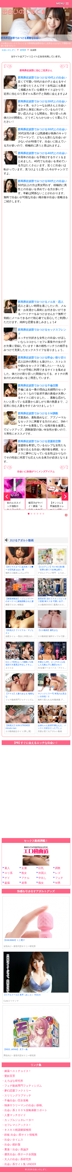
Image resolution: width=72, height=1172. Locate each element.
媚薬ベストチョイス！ (17, 1071)
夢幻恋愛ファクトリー (17, 1090)
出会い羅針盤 (12, 1144)
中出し (42, 877)
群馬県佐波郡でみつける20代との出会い (42, 101)
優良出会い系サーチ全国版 (20, 1154)
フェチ (59, 877)
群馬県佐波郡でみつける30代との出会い (42, 129)
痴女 (41, 882)
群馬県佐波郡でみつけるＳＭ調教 (38, 413)
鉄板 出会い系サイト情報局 (20, 1134)
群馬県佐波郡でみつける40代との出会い (42, 153)
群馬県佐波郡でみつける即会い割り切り (42, 357)
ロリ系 (9, 873)
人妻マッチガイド (15, 1115)
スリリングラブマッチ (17, 1095)
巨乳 (41, 868)
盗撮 (7, 882)
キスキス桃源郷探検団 (17, 1129)
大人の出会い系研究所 (17, 1159)
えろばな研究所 (13, 1080)
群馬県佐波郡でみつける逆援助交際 (39, 441)
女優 (24, 868)
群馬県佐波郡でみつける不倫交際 (38, 385)
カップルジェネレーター (19, 1120)
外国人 (42, 873)
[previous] (7, 496)
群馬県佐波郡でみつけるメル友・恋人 (40, 301)
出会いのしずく (40, 1169)
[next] (65, 496)
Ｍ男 (57, 882)
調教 (57, 868)
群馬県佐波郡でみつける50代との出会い (42, 181)
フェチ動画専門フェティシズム (23, 1085)
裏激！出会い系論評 (16, 1149)
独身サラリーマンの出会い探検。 (24, 1105)
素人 (7, 868)
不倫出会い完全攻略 (16, 1100)
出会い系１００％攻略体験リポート (25, 1110)
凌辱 (24, 882)
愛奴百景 (9, 1075)
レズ (57, 873)
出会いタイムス (13, 1139)
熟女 (24, 873)
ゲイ (7, 877)
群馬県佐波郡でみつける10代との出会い (42, 77)
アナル (25, 877)
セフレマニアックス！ (17, 1125)
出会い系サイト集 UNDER (20, 1164)
